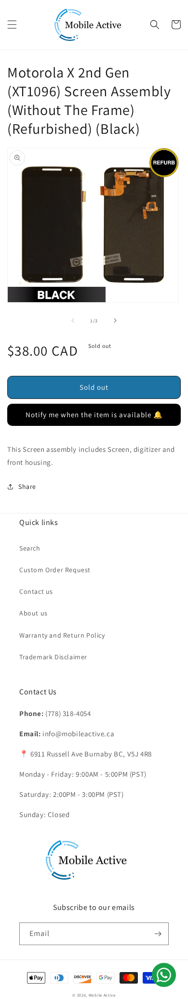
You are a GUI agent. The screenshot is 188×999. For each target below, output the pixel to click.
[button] (12, 24)
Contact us (36, 591)
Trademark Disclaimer (53, 657)
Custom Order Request (55, 569)
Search (29, 548)
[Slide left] (72, 320)
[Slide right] (115, 320)
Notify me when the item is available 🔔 (94, 414)
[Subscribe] (157, 933)
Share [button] (27, 486)
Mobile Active (102, 995)
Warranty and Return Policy (62, 635)
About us (33, 613)
